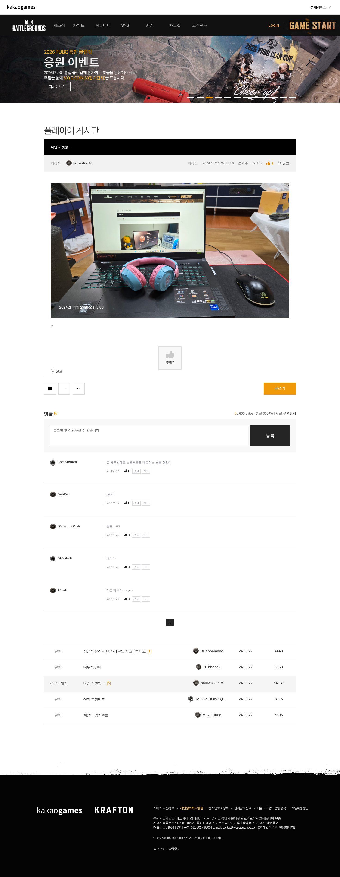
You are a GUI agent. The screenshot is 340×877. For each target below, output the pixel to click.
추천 (170, 362)
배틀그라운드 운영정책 (271, 808)
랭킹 (150, 25)
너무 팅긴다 (92, 667)
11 (292, 97)
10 (283, 97)
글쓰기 (279, 388)
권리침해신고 (242, 808)
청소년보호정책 (218, 808)
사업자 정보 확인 (267, 823)
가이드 (79, 25)
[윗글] (64, 389)
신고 (286, 163)
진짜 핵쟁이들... (95, 699)
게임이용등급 (299, 808)
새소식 (59, 25)
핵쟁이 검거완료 (95, 715)
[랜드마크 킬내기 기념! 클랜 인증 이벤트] (170, 59)
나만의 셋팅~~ (94, 683)
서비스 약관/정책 (163, 808)
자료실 (175, 25)
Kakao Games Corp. (172, 837)
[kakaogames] (21, 7)
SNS (125, 25)
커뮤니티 (103, 25)
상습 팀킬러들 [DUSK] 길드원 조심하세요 (114, 651)
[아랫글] (79, 389)
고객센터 (200, 25)
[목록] (50, 389)
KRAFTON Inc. (193, 837)
